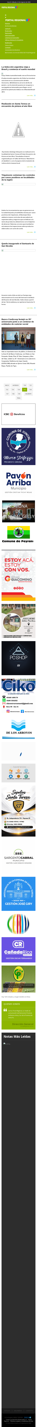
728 (13, 394)
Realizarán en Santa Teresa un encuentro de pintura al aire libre (17, 105)
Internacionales (10, 35)
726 (30, 389)
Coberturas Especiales (12, 38)
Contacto (29, 1411)
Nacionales (8, 33)
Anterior (15, 385)
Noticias (7, 1411)
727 (7, 394)
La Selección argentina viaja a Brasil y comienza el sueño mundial (18, 68)
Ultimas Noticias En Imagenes (14, 40)
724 (19, 389)
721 (31, 385)
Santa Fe (7, 29)
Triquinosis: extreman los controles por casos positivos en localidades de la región (18, 177)
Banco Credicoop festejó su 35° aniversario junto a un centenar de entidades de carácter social (18, 321)
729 (19, 394)
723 (13, 389)
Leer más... (30, 95)
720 (25, 385)
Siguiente (28, 394)
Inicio (7, 385)
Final (18, 398)
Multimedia (18, 1411)
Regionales (8, 31)
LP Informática (10, 1423)
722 (7, 389)
